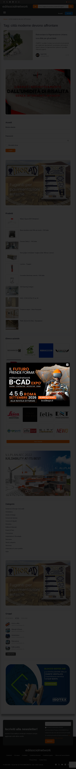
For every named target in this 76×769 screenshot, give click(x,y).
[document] (38, 384)
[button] (67, 365)
